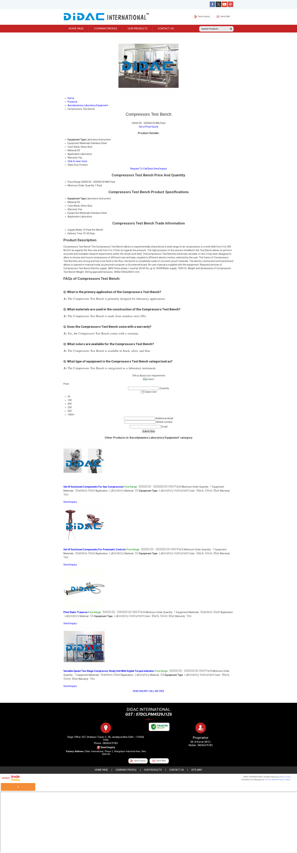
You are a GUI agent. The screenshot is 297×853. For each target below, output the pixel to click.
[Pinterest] (230, 6)
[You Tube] (224, 6)
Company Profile (105, 28)
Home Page (76, 28)
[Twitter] (218, 6)
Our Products (137, 28)
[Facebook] (212, 6)
